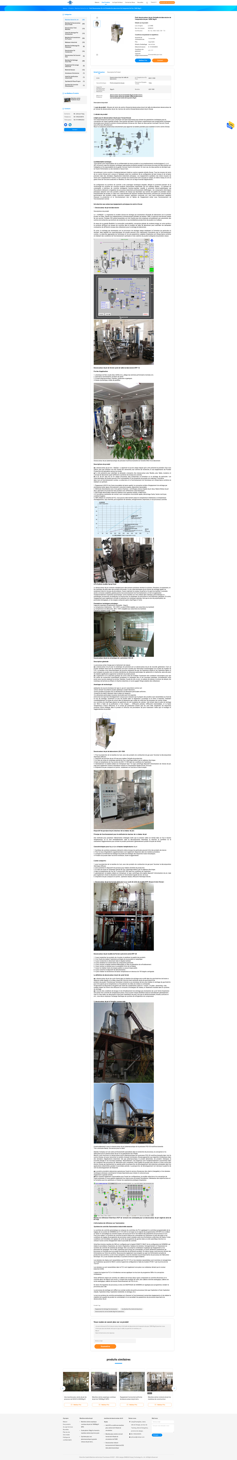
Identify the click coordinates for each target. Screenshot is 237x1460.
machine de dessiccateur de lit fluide (75, 23)
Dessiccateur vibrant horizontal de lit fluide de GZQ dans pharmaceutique (115, 1445)
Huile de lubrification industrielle (75, 77)
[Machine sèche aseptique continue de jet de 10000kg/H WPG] (104, 1382)
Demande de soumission (167, 2)
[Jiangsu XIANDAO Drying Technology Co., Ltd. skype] (70, 124)
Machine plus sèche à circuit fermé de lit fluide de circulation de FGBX (114, 1436)
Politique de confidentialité (67, 1439)
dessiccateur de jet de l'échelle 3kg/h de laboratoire (109, 1311)
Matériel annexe (75, 70)
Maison (65, 1421)
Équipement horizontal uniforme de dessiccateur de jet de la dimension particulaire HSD (131, 1399)
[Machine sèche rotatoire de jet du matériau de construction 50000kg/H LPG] (160, 1382)
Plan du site (66, 1432)
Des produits (67, 1424)
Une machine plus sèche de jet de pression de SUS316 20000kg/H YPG (75, 1399)
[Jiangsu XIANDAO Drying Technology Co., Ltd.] (70, 3)
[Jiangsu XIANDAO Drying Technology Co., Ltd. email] (65, 124)
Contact (74, 129)
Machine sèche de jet (75, 19)
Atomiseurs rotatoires (75, 73)
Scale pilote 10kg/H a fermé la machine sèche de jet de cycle (90, 1432)
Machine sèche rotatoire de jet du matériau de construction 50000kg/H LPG (159, 1399)
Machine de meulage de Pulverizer (75, 46)
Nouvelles (66, 1429)
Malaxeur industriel (75, 42)
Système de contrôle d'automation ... (75, 85)
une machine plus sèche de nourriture (132, 1309)
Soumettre (105, 1346)
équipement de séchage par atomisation (106, 1309)
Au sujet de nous (68, 1427)
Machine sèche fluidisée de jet (75, 99)
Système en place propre (75, 81)
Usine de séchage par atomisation (75, 33)
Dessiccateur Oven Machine (75, 28)
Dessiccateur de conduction (75, 51)
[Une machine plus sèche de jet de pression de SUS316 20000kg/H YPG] (76, 1382)
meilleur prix (143, 60)
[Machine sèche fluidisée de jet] (67, 100)
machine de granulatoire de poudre (75, 38)
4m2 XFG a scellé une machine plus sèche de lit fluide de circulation (115, 1428)
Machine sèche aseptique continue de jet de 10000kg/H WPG (90, 1424)
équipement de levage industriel (75, 65)
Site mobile (66, 1434)
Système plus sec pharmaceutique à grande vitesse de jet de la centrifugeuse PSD (89, 1439)
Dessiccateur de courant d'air (75, 56)
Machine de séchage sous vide (75, 60)
